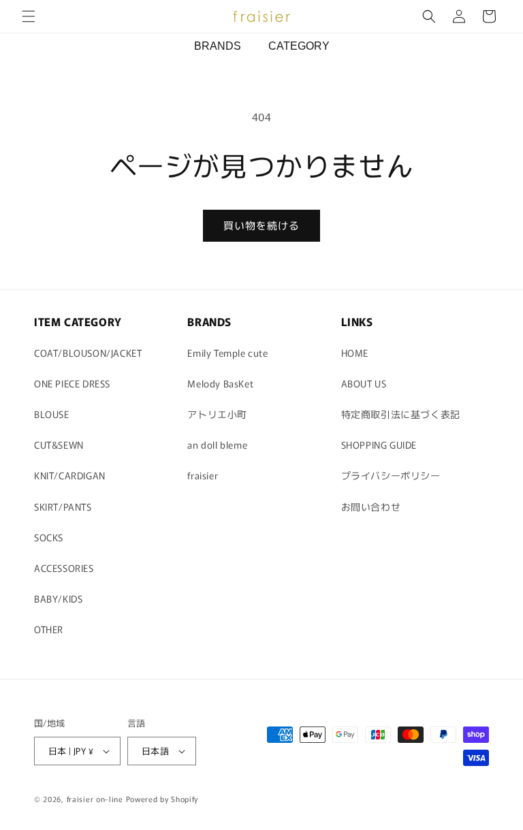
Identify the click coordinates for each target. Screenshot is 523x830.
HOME (354, 353)
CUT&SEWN (59, 444)
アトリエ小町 (217, 414)
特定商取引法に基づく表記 (400, 414)
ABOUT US (364, 383)
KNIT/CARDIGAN (70, 475)
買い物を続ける (261, 225)
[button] (29, 16)
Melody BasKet (220, 383)
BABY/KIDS (58, 598)
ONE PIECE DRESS (72, 383)
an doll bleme (217, 444)
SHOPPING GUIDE (379, 444)
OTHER (48, 629)
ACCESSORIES (64, 568)
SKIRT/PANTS (63, 506)
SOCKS (48, 537)
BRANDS (217, 46)
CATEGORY (299, 46)
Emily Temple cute (227, 353)
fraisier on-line (95, 798)
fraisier (202, 475)
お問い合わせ (371, 506)
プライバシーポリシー (391, 475)
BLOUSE (51, 414)
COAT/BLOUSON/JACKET (88, 353)
